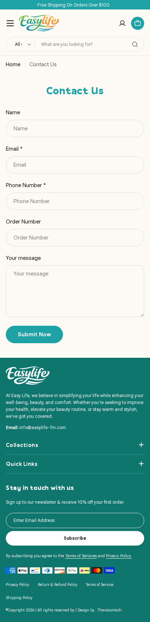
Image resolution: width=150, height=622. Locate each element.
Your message (23, 258)
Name (13, 112)
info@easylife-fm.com (42, 427)
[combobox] (75, 44)
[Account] (122, 23)
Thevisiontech (110, 610)
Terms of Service (100, 584)
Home (13, 64)
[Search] (135, 44)
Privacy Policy (17, 584)
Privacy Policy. (119, 555)
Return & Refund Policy (57, 584)
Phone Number (26, 185)
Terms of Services (81, 555)
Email (14, 149)
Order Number (23, 221)
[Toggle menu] (10, 23)
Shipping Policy (19, 597)
